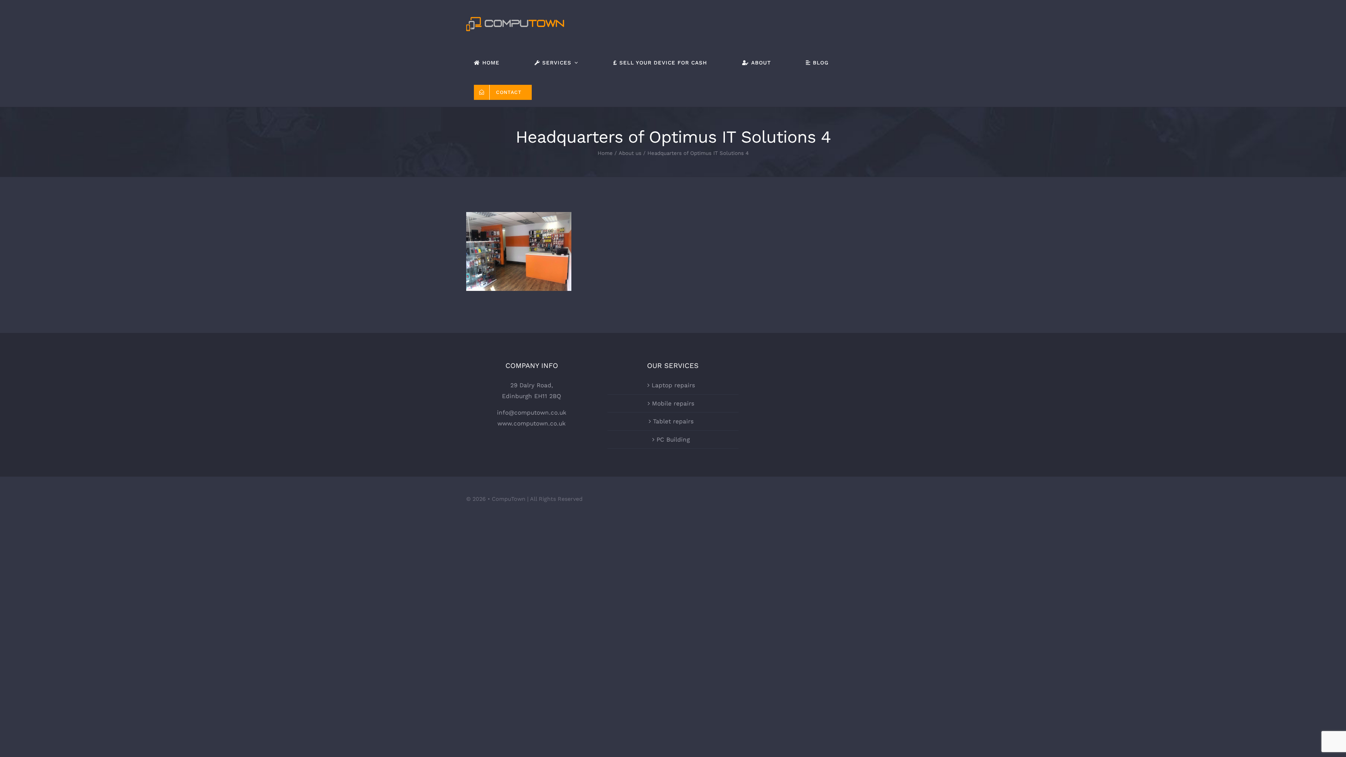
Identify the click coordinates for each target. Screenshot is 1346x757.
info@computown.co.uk (531, 412)
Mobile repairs (673, 403)
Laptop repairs (673, 385)
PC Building (673, 439)
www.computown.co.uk (531, 423)
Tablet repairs (673, 421)
